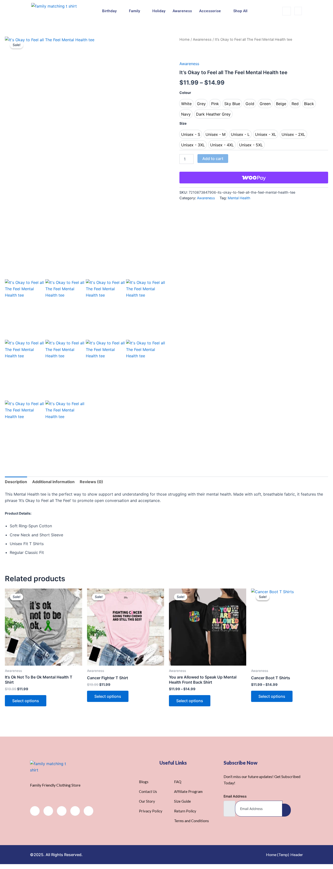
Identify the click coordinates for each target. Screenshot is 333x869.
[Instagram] (88, 811)
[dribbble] (75, 811)
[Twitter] (48, 811)
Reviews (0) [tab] (91, 481)
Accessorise (210, 11)
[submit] (286, 810)
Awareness (182, 11)
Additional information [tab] (53, 481)
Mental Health (239, 198)
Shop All (240, 11)
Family (134, 11)
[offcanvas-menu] (298, 11)
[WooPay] (253, 177)
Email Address (235, 796)
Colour (185, 92)
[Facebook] (35, 811)
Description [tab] (16, 481)
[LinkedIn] (62, 811)
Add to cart (212, 158)
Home (184, 39)
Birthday (109, 11)
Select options (25, 700)
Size (182, 123)
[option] (186, 103)
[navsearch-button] (286, 11)
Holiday (158, 11)
